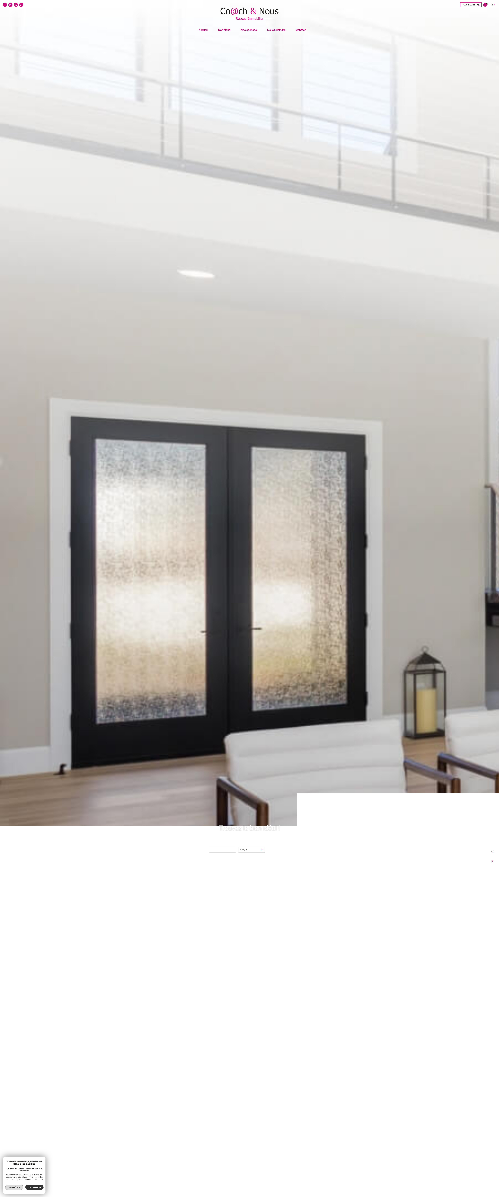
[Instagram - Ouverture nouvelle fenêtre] (10, 5)
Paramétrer (14, 1187)
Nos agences (249, 30)
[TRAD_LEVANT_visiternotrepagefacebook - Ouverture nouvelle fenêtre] (5, 5)
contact (301, 30)
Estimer (203, 842)
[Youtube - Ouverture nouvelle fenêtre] (16, 5)
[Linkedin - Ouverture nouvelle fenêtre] (21, 5)
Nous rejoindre (276, 30)
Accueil (203, 30)
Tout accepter (34, 1187)
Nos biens (224, 30)
